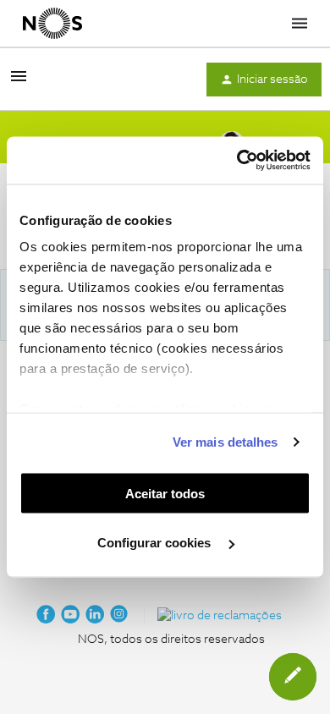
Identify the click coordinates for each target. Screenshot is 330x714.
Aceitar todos (165, 493)
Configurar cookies (155, 543)
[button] (18, 83)
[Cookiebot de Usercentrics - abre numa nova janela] (237, 161)
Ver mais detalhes (225, 442)
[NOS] (52, 24)
